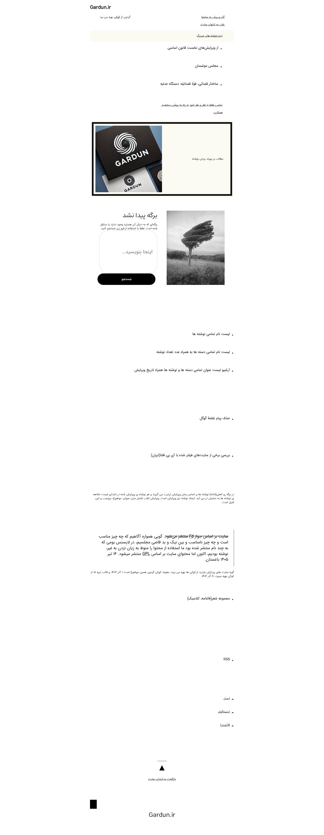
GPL (146, 554)
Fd (191, 536)
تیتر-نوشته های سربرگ (210, 36)
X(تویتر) (225, 725)
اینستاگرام (224, 712)
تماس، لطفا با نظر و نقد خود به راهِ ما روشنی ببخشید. (192, 105)
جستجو (127, 279)
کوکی (117, 17)
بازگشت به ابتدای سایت (162, 779)
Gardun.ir (100, 7)
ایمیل (227, 698)
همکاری (218, 112)
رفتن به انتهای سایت (212, 24)
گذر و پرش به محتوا (213, 17)
